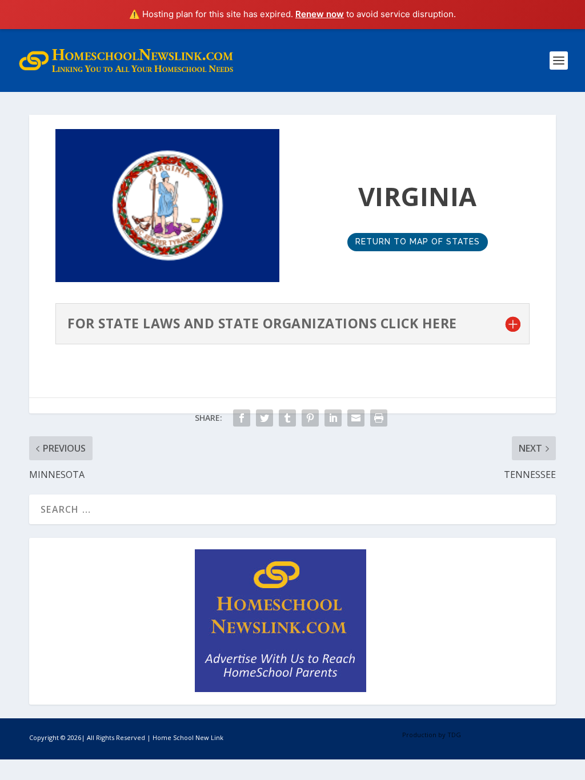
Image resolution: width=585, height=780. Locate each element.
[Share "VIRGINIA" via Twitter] (264, 418)
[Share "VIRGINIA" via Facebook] (241, 418)
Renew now (319, 14)
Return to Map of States (417, 241)
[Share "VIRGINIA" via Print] (378, 418)
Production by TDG (431, 734)
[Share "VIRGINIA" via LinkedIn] (333, 418)
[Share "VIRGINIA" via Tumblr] (287, 418)
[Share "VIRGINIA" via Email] (355, 418)
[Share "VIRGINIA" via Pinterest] (310, 418)
